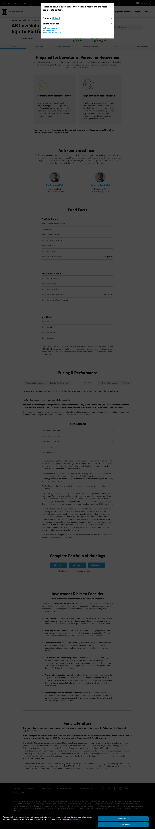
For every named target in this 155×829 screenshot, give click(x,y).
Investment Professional (52, 32)
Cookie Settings (123, 819)
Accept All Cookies (123, 824)
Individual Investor (50, 28)
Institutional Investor (51, 30)
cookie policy (74, 819)
